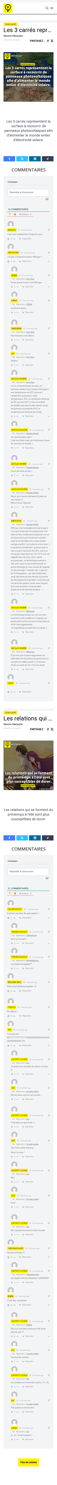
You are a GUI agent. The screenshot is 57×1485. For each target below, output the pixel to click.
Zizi (27, 1063)
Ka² (27, 1379)
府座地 (29, 304)
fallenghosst (31, 935)
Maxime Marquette (13, 35)
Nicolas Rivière (32, 433)
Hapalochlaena (32, 467)
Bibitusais (30, 611)
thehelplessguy (32, 960)
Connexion (12, 182)
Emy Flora (13, 252)
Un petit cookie (32, 1091)
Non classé (10, 24)
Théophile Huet (32, 1274)
